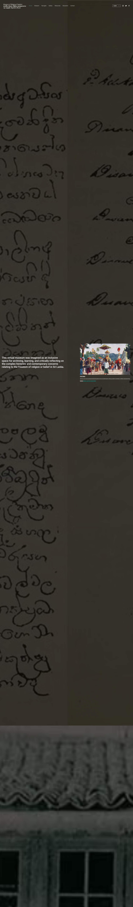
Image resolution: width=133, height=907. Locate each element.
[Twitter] (126, 6)
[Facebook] (129, 6)
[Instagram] (123, 6)
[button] (50, 6)
